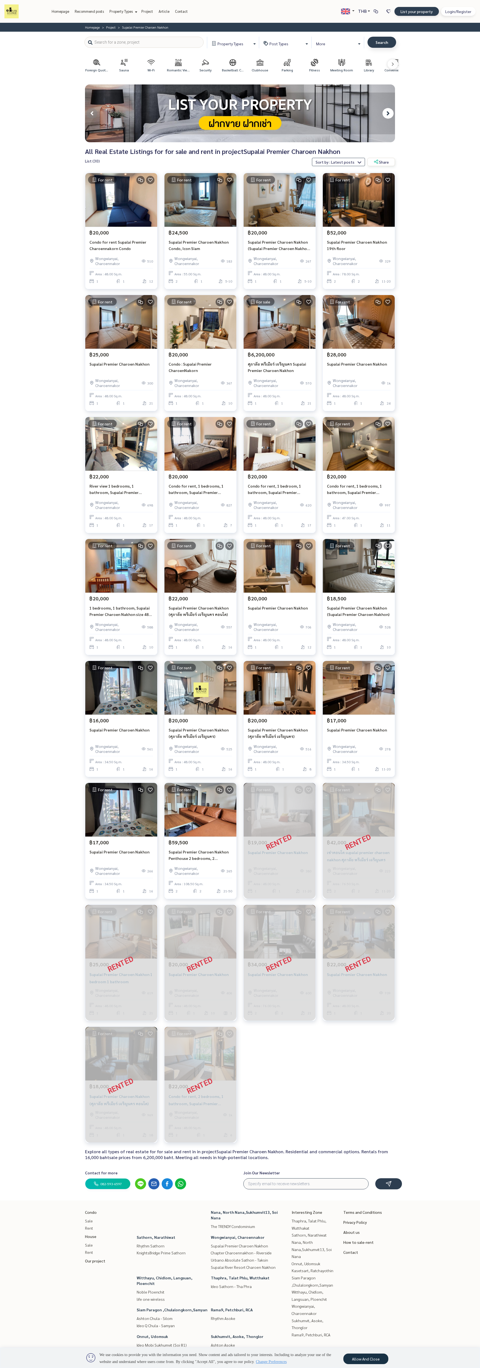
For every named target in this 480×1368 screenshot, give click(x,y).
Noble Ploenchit (150, 1291)
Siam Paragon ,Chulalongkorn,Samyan (172, 1309)
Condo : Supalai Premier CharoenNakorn (190, 367)
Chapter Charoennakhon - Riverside (241, 1252)
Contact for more (101, 1172)
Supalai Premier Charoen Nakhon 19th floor (357, 245)
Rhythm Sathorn (150, 1245)
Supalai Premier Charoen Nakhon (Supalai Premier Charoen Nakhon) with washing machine (279, 245)
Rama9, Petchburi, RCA (232, 1309)
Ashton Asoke (223, 1344)
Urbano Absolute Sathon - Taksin (239, 1259)
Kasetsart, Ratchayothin (312, 1270)
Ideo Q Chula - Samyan (156, 1325)
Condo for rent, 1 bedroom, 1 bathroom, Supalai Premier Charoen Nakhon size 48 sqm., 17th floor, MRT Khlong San (279, 489)
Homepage (60, 11)
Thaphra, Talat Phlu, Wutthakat (240, 1277)
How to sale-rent (358, 1242)
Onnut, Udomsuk (152, 1336)
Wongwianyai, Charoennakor (237, 1237)
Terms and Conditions (362, 1212)
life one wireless (151, 1299)
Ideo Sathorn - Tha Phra (231, 1286)
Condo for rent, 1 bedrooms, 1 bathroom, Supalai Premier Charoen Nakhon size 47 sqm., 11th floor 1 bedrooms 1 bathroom (358, 489)
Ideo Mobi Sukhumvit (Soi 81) (162, 1344)
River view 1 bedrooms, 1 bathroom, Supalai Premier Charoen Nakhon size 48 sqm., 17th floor (121, 489)
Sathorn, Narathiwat (156, 1237)
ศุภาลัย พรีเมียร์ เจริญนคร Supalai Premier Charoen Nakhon (277, 367)
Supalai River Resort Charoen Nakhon (243, 1267)
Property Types (121, 11)
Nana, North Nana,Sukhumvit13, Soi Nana (312, 1249)
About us (351, 1232)
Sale (89, 1220)
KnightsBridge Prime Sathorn (161, 1252)
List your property (417, 11)
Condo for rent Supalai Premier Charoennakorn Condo (117, 245)
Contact (181, 11)
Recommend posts (89, 11)
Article (164, 11)
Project (147, 11)
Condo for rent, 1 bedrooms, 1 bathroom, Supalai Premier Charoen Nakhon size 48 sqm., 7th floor (199, 489)
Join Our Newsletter (261, 1172)
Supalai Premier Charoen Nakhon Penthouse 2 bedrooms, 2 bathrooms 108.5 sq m (199, 855)
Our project (95, 1260)
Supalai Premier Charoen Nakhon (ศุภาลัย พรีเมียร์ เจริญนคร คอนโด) (199, 611)
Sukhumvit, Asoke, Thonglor (237, 1336)
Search (382, 42)
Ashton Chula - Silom (154, 1318)
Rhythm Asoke (223, 1318)
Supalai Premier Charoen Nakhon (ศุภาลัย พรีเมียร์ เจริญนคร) (199, 733)
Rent (89, 1227)
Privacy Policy (355, 1222)
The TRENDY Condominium (233, 1226)
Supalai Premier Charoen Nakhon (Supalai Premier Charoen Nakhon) (358, 611)
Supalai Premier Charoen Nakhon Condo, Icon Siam (199, 245)
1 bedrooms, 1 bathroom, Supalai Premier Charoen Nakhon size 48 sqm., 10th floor (119, 611)
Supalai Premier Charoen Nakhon (119, 363)
